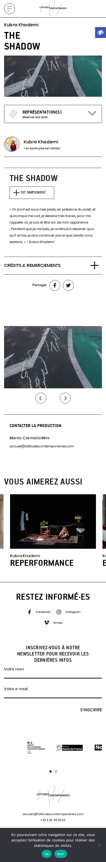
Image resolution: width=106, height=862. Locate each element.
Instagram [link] (72, 612)
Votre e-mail (16, 689)
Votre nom (14, 669)
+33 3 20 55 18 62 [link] (52, 820)
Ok (46, 854)
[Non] (99, 845)
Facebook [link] (42, 612)
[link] (100, 32)
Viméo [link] (57, 622)
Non (60, 854)
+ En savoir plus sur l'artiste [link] (42, 148)
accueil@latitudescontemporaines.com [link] (42, 446)
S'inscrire (91, 710)
